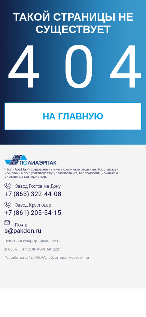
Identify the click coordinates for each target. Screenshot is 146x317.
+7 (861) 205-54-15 (32, 212)
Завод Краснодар (33, 205)
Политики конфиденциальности (32, 241)
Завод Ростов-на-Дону (38, 186)
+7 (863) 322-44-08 (32, 194)
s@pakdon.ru (22, 230)
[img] (30, 161)
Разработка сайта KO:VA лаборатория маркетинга (46, 257)
